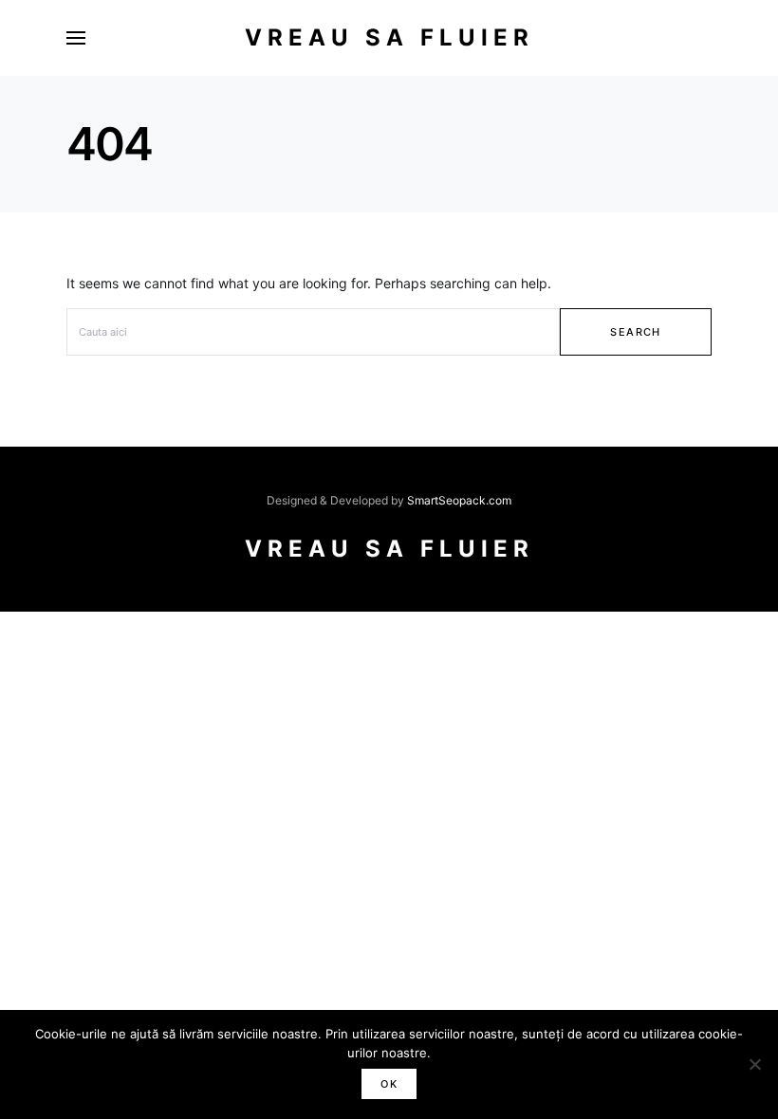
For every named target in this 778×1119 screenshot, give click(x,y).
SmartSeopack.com (459, 500)
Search (635, 332)
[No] (754, 1064)
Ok (389, 1084)
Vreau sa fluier (389, 37)
